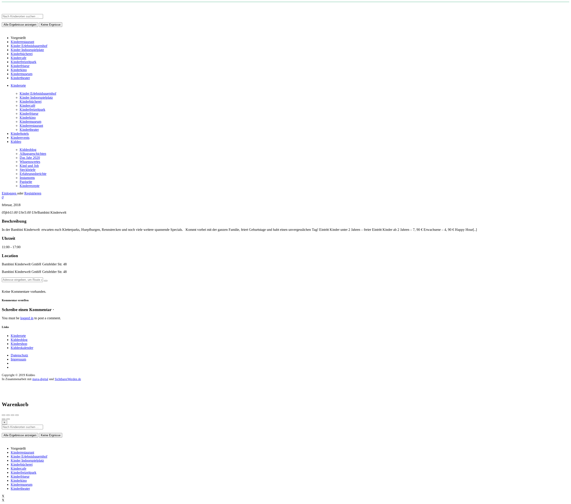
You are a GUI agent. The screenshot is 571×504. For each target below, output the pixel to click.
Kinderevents (20, 137)
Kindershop (19, 344)
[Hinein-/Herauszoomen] (17, 415)
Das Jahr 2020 (30, 158)
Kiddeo (16, 141)
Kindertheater (29, 129)
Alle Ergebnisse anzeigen (20, 24)
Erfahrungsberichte (33, 174)
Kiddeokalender (22, 348)
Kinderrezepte (29, 186)
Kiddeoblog (28, 150)
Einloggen (9, 193)
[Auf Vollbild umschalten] (12, 415)
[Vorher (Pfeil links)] (3, 419)
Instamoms (27, 178)
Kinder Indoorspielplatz (36, 97)
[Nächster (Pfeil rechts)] (8, 419)
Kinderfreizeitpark (32, 109)
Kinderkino (28, 117)
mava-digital (40, 379)
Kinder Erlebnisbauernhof (38, 93)
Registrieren (32, 193)
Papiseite (26, 182)
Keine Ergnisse (50, 24)
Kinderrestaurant (31, 125)
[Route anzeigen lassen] (46, 280)
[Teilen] (8, 415)
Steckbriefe (27, 170)
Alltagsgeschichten (33, 154)
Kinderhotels (20, 133)
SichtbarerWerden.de (68, 379)
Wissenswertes (30, 162)
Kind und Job (29, 166)
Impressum (18, 359)
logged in (26, 318)
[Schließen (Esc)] (3, 415)
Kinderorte (18, 85)
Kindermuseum (30, 121)
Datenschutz (19, 355)
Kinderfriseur (29, 113)
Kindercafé (27, 105)
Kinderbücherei (30, 101)
